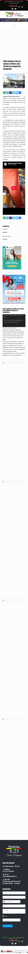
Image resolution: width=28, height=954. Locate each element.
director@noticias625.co (14, 3)
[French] (12, 6)
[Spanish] (16, 6)
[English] (10, 6)
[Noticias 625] (14, 14)
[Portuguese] (14, 6)
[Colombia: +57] (4, 901)
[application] (14, 320)
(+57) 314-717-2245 (19, 1)
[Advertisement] (14, 43)
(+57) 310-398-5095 (9, 1)
